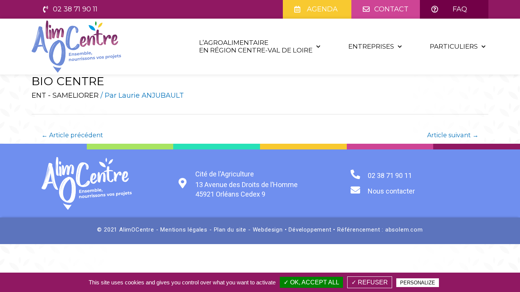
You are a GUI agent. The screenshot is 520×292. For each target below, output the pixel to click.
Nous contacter (391, 191)
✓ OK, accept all (311, 282)
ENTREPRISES (371, 46)
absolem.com (404, 229)
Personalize (417, 283)
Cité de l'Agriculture (224, 174)
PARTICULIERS (454, 46)
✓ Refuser (369, 282)
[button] (70, 9)
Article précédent (72, 135)
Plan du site (230, 229)
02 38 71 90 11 (390, 175)
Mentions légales (184, 229)
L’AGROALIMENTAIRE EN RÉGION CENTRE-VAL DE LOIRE (256, 46)
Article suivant (453, 135)
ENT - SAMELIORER (65, 95)
